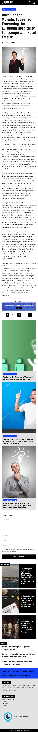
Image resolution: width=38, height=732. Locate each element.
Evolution (5, 703)
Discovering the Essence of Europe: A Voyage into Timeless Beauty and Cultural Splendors (18, 441)
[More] (30, 315)
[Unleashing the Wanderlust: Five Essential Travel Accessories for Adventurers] (10, 601)
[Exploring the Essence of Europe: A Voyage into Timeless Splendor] (19, 345)
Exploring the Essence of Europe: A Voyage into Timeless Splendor (18, 378)
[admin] (7, 43)
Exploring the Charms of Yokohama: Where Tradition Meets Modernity (17, 663)
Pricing (4, 701)
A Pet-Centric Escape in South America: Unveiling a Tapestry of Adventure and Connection (17, 505)
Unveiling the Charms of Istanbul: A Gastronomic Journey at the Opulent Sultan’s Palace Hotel (27, 576)
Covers (4, 705)
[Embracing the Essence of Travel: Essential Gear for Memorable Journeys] (10, 627)
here (27, 730)
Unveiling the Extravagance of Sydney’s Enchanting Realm (16, 648)
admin (13, 42)
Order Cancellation (8, 699)
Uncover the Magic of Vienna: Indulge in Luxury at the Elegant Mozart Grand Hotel (18, 656)
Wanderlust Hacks (9, 9)
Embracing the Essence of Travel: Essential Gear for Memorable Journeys (27, 626)
